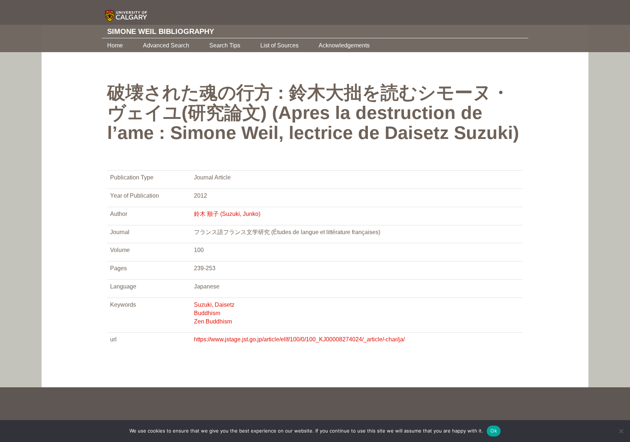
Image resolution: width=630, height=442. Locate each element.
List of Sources (279, 45)
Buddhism (207, 313)
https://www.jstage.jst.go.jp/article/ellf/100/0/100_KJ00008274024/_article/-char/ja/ (299, 339)
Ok (493, 431)
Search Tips (224, 45)
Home (115, 45)
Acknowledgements (344, 45)
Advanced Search (166, 45)
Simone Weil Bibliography (160, 31)
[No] (621, 431)
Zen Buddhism (213, 321)
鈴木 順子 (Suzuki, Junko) (227, 214)
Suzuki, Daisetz (214, 305)
